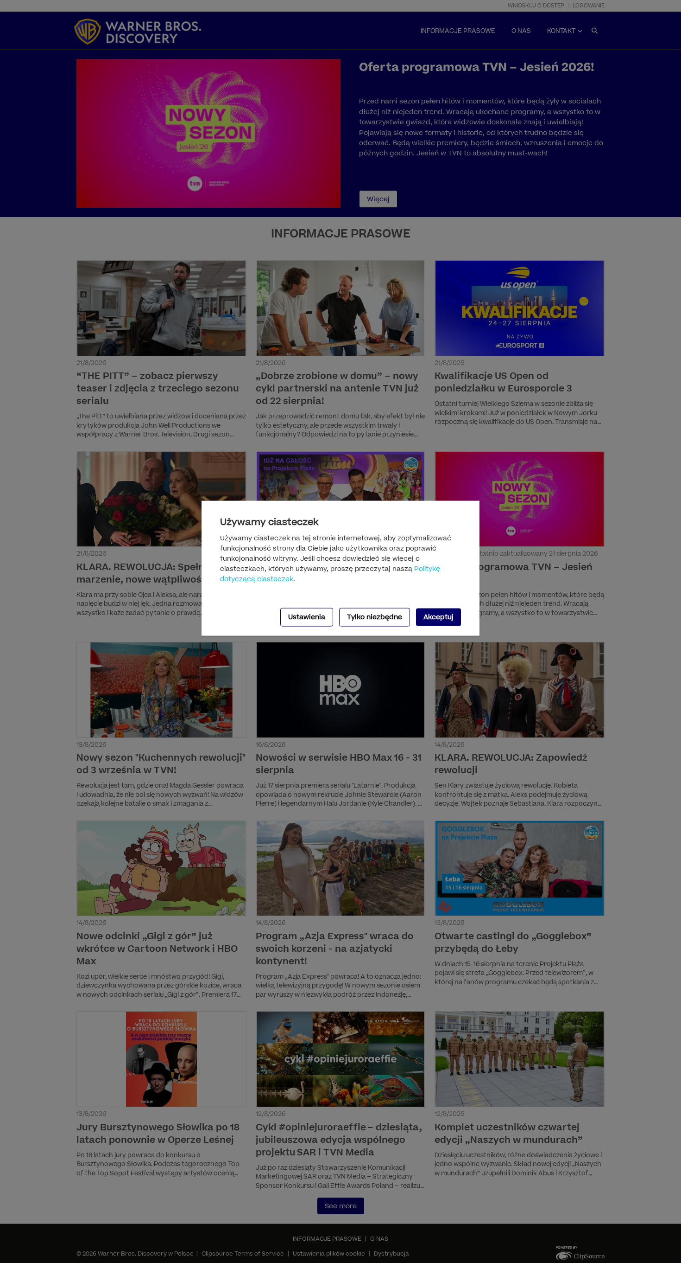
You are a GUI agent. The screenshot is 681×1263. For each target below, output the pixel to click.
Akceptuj (438, 617)
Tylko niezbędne (374, 617)
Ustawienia (306, 617)
